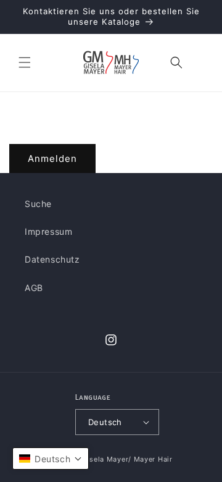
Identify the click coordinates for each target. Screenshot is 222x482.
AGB (34, 287)
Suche (38, 203)
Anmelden (52, 158)
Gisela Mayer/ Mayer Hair (127, 459)
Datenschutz (52, 259)
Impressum (48, 231)
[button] (24, 62)
